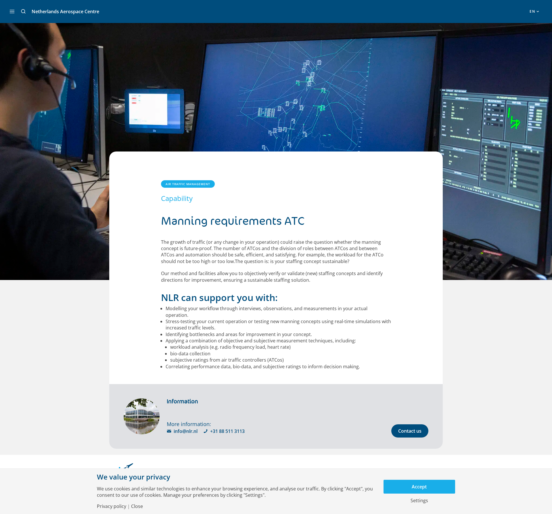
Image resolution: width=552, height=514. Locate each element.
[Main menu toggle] (12, 11)
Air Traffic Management (188, 184)
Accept (419, 487)
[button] (23, 11)
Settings (419, 500)
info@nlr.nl (186, 431)
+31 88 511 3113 (227, 431)
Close (137, 506)
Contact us (409, 431)
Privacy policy (111, 506)
